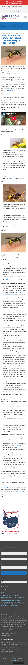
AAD (4, 451)
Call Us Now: (14, 11)
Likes (22, 33)
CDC (23, 438)
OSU (20, 445)
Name (2, 550)
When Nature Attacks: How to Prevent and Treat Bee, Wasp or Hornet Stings (12, 39)
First (2, 556)
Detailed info (9, 178)
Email (3, 564)
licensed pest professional (7, 487)
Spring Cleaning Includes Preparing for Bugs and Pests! (10, 600)
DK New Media (10, 663)
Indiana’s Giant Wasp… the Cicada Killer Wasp (9, 605)
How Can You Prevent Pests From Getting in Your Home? (11, 607)
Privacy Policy (15, 660)
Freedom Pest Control (5, 33)
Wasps (14, 33)
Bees (12, 33)
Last (2, 562)
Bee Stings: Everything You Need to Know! (8, 608)
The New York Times (9, 90)
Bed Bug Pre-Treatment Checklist (14, 3)
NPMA (19, 338)
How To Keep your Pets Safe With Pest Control (9, 589)
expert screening (20, 491)
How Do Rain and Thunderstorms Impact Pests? (9, 595)
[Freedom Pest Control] (10, 17)
